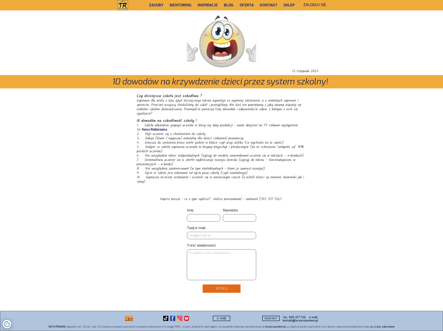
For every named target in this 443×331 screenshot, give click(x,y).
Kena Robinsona (154, 129)
